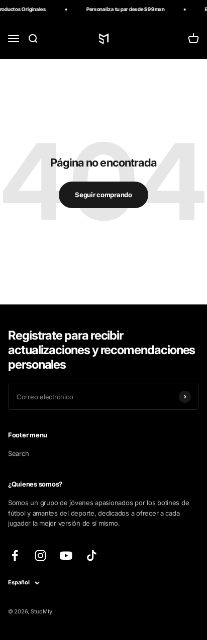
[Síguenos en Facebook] (15, 555)
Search (18, 453)
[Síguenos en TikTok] (91, 555)
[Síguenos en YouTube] (66, 555)
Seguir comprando (103, 195)
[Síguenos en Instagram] (40, 555)
